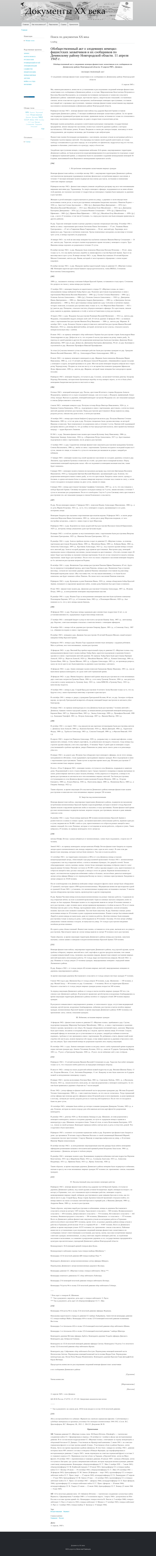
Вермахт (32, 112)
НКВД (32, 120)
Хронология (73, 24)
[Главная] (77, 11)
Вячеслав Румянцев (83, 1549)
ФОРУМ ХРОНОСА (30, 56)
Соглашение (30, 124)
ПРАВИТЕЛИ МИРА (30, 72)
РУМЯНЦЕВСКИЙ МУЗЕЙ (32, 63)
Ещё (42, 129)
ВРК (27, 112)
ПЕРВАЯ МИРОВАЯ (30, 75)
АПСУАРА (27, 78)
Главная (26, 24)
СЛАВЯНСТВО (28, 69)
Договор (35, 117)
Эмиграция (33, 126)
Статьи (27, 142)
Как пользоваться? (39, 24)
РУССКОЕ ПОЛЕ (29, 59)
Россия (61, 1518)
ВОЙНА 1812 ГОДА (29, 81)
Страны (63, 24)
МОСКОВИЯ (27, 84)
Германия (54, 1518)
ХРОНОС (26, 53)
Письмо (37, 122)
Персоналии (53, 24)
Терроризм (38, 124)
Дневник (28, 117)
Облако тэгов (29, 41)
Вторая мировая (36, 115)
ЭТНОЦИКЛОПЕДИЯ (30, 66)
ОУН (36, 120)
